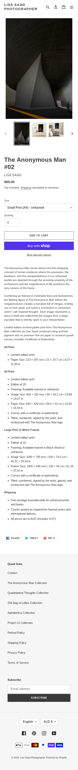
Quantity (8, 215)
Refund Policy (16, 632)
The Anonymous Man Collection (27, 583)
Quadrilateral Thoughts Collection (28, 592)
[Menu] (72, 7)
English (28, 721)
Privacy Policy (16, 652)
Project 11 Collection (20, 622)
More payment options (39, 254)
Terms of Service (18, 662)
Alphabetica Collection (21, 612)
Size (6, 200)
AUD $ (48, 721)
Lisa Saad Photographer (20, 7)
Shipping (26, 187)
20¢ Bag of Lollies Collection (25, 602)
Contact (12, 572)
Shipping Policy (17, 642)
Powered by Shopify (56, 757)
